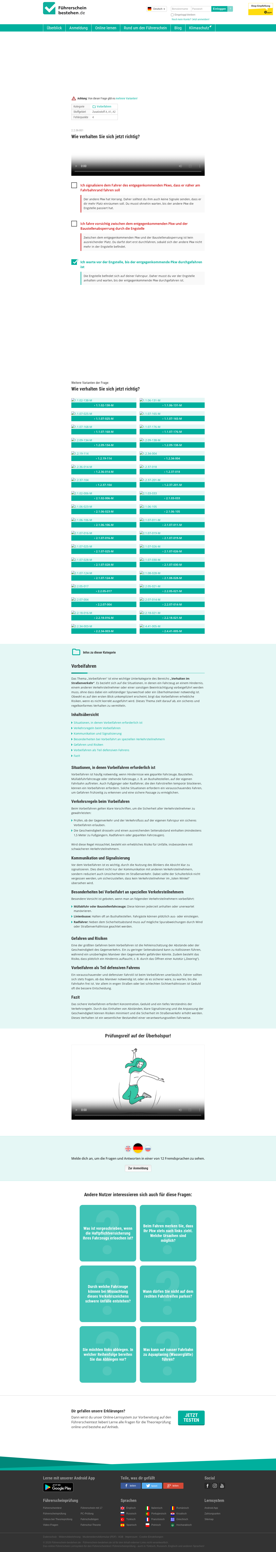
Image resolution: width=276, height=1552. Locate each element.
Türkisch (131, 1519)
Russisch (131, 1513)
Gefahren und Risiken (88, 745)
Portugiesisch (158, 1513)
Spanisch (131, 1525)
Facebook (207, 1486)
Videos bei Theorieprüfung (57, 1519)
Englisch (131, 1508)
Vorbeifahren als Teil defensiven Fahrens (101, 750)
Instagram (215, 1486)
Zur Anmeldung (138, 1168)
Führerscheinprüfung (54, 1513)
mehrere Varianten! (126, 98)
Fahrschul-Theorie (91, 1525)
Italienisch (156, 1508)
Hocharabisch (184, 1525)
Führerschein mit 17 (91, 1508)
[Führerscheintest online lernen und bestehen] (64, 8)
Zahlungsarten (212, 1513)
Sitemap (209, 1519)
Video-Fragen (50, 1525)
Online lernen (105, 27)
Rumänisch (182, 1508)
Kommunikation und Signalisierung (98, 733)
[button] (131, 1486)
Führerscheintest (52, 1508)
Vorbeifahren (104, 106)
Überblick (54, 27)
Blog (178, 27)
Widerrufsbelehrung (70, 1536)
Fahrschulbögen (90, 1519)
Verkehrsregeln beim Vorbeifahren (97, 728)
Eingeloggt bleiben (185, 14)
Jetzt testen (191, 1417)
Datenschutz (50, 1536)
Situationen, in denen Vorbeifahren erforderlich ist (108, 722)
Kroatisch (181, 1513)
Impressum (131, 1536)
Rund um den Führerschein (145, 27)
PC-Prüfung (87, 1513)
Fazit (77, 756)
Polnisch (156, 1525)
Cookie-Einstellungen (151, 1536)
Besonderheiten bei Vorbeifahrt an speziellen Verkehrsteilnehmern (119, 739)
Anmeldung (78, 27)
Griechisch (182, 1519)
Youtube (222, 1486)
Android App (211, 1508)
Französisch (158, 1519)
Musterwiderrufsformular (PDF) (99, 1536)
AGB (120, 1536)
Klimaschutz (199, 27)
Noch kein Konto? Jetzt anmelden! (190, 19)
